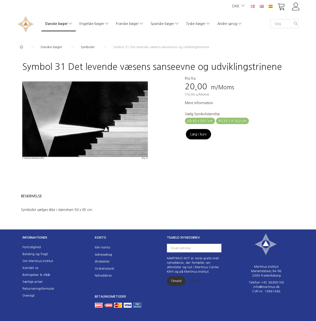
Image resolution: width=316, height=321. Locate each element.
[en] (261, 6)
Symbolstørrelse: (202, 114)
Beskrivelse (31, 196)
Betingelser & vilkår (36, 274)
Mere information (199, 103)
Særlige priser (32, 281)
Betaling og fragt (35, 254)
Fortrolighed (31, 247)
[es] (270, 6)
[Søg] (295, 23)
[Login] (295, 6)
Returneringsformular (38, 288)
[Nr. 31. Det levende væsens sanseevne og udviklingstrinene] (85, 123)
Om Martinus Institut (37, 261)
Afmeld (195, 281)
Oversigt (28, 295)
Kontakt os (30, 267)
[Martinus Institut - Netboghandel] (25, 23)
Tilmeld (176, 281)
